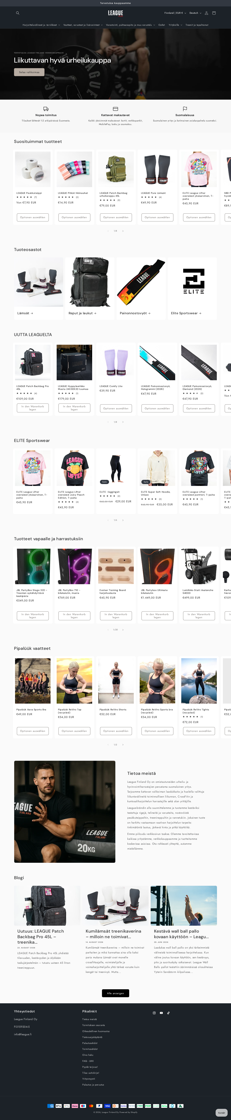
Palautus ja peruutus (93, 1084)
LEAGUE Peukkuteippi (29, 193)
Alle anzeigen (115, 993)
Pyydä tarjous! (90, 1066)
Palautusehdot (89, 1043)
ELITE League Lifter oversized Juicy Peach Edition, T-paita (71, 494)
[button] (17, 13)
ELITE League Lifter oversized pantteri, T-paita (199, 493)
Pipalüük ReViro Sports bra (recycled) (157, 711)
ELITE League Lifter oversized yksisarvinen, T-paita (198, 196)
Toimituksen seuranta (93, 1025)
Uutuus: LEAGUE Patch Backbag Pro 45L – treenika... (40, 937)
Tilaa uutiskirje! (90, 1072)
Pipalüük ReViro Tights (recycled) (196, 711)
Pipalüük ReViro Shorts (113, 709)
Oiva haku (87, 1055)
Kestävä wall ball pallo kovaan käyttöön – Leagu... (181, 934)
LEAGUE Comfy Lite (111, 386)
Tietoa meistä (89, 1019)
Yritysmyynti (88, 1078)
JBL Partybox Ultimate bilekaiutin (154, 592)
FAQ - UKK (88, 1060)
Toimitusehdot (90, 1049)
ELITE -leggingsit (110, 491)
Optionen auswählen (32, 217)
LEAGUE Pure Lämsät (153, 193)
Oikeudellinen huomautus (96, 1031)
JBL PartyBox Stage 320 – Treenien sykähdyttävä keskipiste (31, 593)
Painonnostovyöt (133, 313)
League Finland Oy (110, 1112)
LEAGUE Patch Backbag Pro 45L (32, 388)
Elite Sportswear (184, 313)
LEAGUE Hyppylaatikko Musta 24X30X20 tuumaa (73, 388)
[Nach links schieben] (108, 231)
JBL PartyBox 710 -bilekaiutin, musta (69, 592)
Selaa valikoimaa (29, 72)
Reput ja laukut (81, 313)
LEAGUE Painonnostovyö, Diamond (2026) (197, 388)
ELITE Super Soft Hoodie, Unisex (155, 493)
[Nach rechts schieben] (123, 231)
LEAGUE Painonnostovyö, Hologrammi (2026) (155, 388)
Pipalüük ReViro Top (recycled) (70, 711)
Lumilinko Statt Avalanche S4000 (198, 592)
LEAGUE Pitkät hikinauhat (73, 193)
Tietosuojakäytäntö (92, 1037)
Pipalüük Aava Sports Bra (31, 709)
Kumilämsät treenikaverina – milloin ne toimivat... (113, 934)
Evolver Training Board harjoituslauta (113, 592)
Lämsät (23, 313)
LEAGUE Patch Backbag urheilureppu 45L (114, 195)
